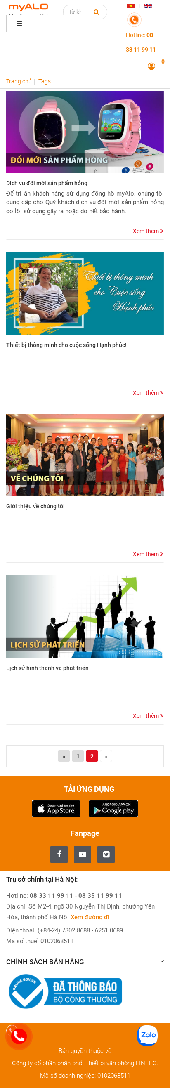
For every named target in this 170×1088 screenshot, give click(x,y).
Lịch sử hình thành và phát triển (47, 668)
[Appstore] (56, 808)
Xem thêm (146, 231)
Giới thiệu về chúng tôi (35, 506)
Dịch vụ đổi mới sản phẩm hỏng (46, 183)
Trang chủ (19, 81)
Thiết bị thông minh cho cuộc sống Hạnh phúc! (66, 345)
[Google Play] (113, 808)
